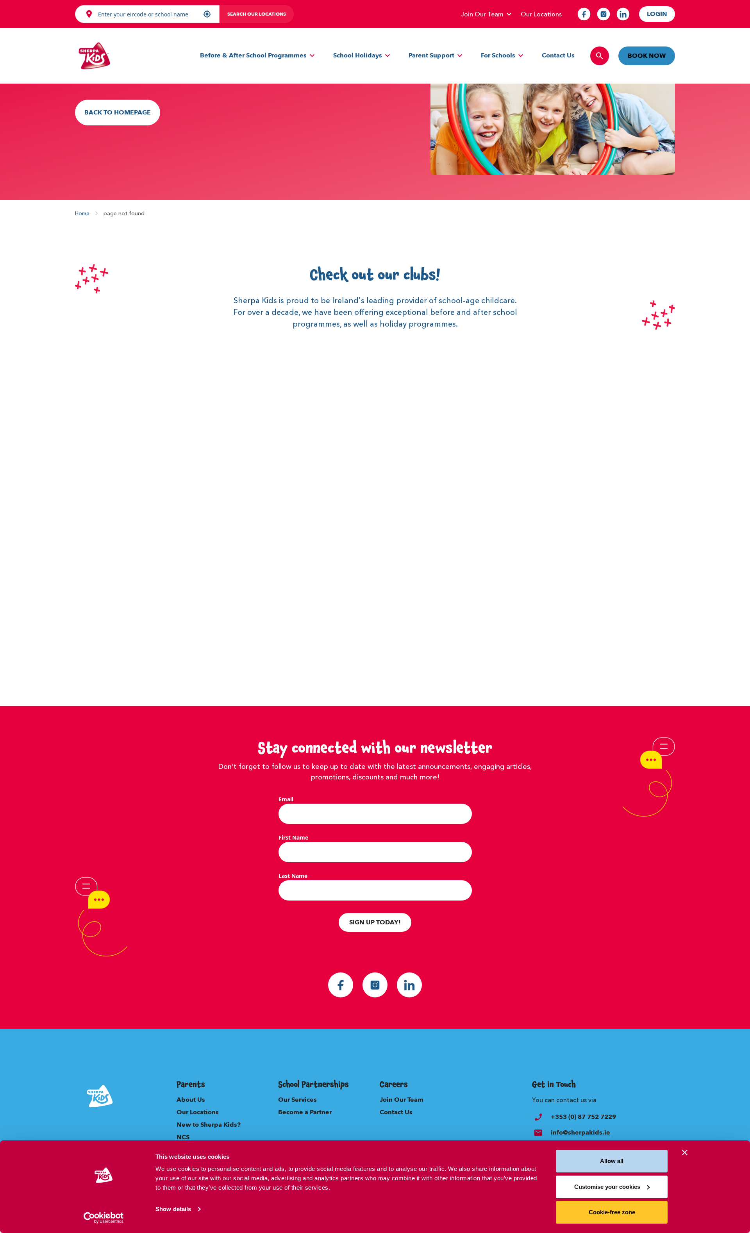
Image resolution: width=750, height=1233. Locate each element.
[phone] (538, 1117)
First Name (293, 837)
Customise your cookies (607, 1186)
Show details (173, 1209)
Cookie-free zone (612, 1212)
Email (286, 799)
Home (82, 213)
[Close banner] (685, 1152)
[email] (538, 1132)
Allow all (611, 1161)
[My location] (207, 14)
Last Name (293, 875)
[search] (599, 55)
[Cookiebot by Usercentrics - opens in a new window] (104, 1218)
